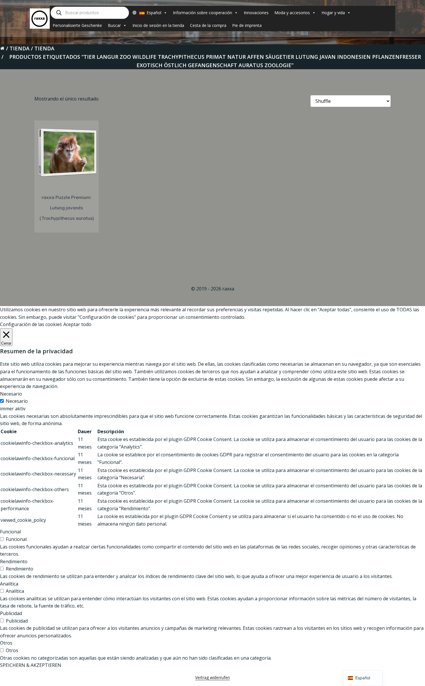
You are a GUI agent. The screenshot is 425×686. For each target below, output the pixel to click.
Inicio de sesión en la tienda (158, 25)
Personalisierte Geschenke (77, 25)
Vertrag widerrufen (212, 677)
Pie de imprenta (247, 25)
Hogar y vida (333, 12)
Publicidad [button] (11, 613)
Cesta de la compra (208, 25)
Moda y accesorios (292, 12)
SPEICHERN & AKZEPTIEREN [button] (30, 665)
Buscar (114, 25)
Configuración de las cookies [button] (31, 324)
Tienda (19, 48)
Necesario (17, 401)
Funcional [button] (10, 531)
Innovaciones (256, 12)
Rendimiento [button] (13, 561)
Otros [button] (6, 643)
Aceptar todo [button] (77, 324)
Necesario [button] (11, 394)
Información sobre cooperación (202, 12)
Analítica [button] (9, 584)
